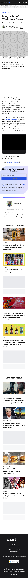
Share (6, 57)
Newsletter (22, 57)
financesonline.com (10, 119)
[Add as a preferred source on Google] (14, 561)
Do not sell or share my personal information (14, 556)
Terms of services (21, 182)
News (21, 28)
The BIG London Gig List (18, 6)
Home (4, 13)
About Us (14, 544)
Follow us (14, 57)
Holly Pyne (11, 26)
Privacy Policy (14, 551)
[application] (14, 142)
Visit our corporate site (19, 569)
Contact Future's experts (13, 546)
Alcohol (11, 13)
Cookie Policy (14, 554)
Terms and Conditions (14, 549)
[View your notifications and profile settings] (19, 2)
